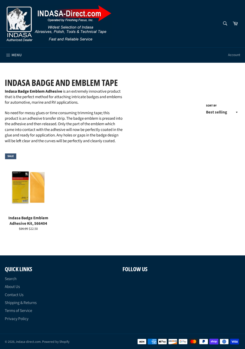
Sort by (211, 106)
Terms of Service (18, 311)
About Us (12, 287)
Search (11, 279)
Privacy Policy (16, 319)
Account (234, 54)
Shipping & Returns (21, 303)
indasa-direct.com (28, 341)
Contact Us (14, 295)
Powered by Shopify (55, 341)
